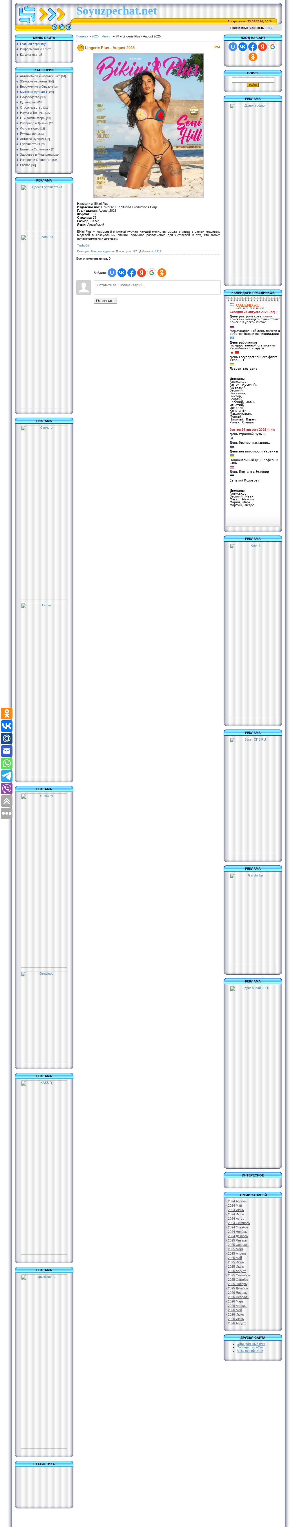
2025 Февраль (238, 1244)
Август (107, 36)
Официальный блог (251, 1343)
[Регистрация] (62, 30)
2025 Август (237, 1271)
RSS (270, 27)
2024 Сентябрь (239, 1223)
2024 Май (235, 1205)
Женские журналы (33, 81)
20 (117, 36)
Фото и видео (29, 128)
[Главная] (54, 30)
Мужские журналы (33, 92)
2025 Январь (237, 1240)
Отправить (105, 301)
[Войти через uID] (112, 272)
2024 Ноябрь (237, 1231)
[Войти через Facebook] (131, 272)
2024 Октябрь (238, 1227)
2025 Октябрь (238, 1279)
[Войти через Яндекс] (141, 272)
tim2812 (156, 251)
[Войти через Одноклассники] (161, 272)
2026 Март (235, 1301)
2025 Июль (236, 1266)
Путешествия (30, 144)
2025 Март (235, 1249)
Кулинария (28, 102)
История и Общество (35, 159)
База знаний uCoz (250, 1350)
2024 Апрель (237, 1201)
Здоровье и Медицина (36, 154)
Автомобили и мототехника (40, 76)
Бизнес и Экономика (35, 149)
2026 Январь (237, 1292)
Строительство (31, 107)
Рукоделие (28, 133)
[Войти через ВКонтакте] (121, 272)
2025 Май (235, 1258)
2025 (95, 36)
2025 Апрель (237, 1253)
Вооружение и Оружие (36, 86)
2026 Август (237, 1323)
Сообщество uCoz (250, 1347)
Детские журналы (33, 139)
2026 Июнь (236, 1314)
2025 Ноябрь (237, 1284)
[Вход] (68, 30)
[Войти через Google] (151, 272)
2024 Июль (236, 1214)
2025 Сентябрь (239, 1275)
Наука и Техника (32, 112)
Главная (82, 36)
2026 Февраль (238, 1297)
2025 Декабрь (238, 1288)
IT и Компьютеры (32, 118)
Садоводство (29, 97)
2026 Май (235, 1310)
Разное (25, 165)
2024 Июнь (236, 1210)
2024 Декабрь (238, 1236)
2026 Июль (236, 1319)
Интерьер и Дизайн (34, 123)
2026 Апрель (237, 1305)
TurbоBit (83, 245)
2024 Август (237, 1218)
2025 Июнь (236, 1262)
